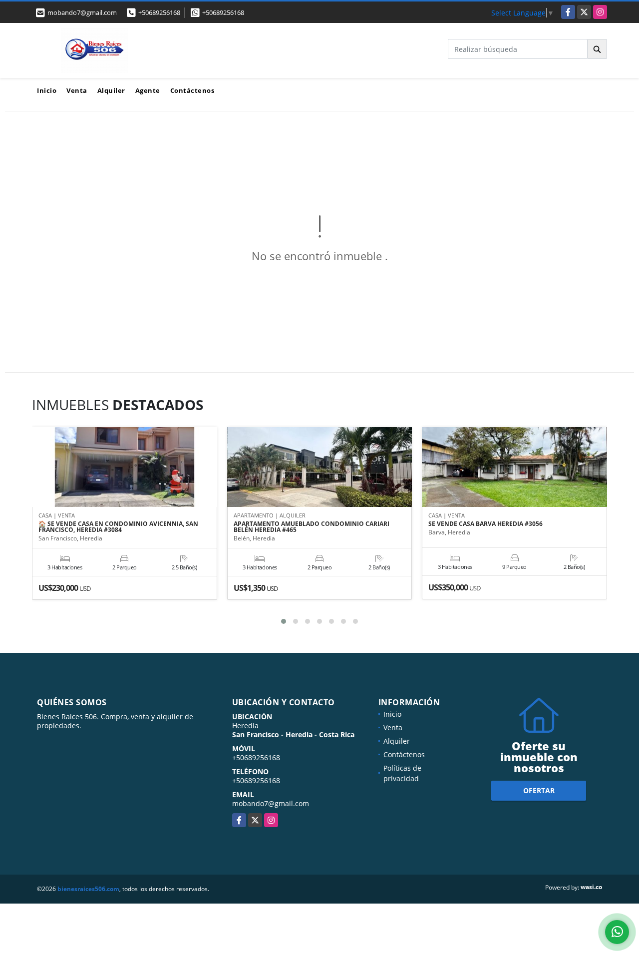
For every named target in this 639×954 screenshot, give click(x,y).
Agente (147, 90)
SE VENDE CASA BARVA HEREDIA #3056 (485, 524)
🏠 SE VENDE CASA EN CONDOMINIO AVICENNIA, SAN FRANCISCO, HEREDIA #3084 (118, 527)
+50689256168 (159, 12)
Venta (76, 90)
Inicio (46, 90)
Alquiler (111, 90)
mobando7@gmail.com (270, 803)
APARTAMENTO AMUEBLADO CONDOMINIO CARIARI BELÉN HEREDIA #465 (311, 527)
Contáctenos (192, 90)
